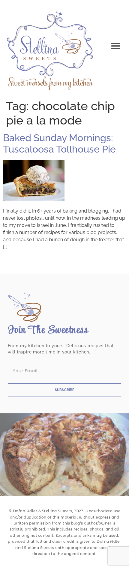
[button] (115, 46)
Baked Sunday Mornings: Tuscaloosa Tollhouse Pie (59, 143)
